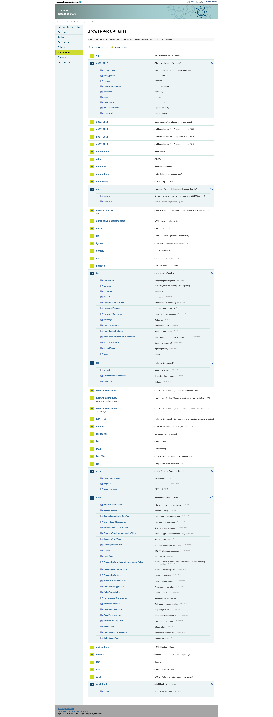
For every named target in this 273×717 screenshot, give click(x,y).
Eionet (69, 22)
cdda (99, 159)
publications (102, 647)
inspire (100, 426)
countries (108, 291)
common (101, 166)
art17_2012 (102, 137)
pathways (108, 320)
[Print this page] (197, 2)
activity (107, 196)
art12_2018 (102, 122)
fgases (99, 243)
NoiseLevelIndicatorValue (115, 581)
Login (192, 2)
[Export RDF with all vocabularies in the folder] (211, 63)
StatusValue (109, 626)
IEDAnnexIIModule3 (106, 398)
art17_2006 (102, 129)
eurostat (100, 228)
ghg (98, 258)
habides (100, 266)
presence (108, 92)
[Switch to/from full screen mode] (201, 2)
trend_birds (109, 102)
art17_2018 (102, 144)
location (107, 81)
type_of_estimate (111, 108)
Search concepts (121, 47)
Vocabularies (64, 52)
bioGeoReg (109, 280)
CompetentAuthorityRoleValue (117, 516)
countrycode (109, 70)
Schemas (62, 47)
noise (99, 497)
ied (97, 363)
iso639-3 (107, 550)
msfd (99, 471)
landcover (101, 434)
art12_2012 (102, 63)
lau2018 (100, 456)
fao (98, 236)
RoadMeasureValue (112, 615)
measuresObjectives (113, 314)
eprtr (98, 189)
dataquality (102, 181)
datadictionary (104, 174)
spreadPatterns (110, 348)
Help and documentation (69, 27)
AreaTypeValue (110, 510)
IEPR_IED (101, 419)
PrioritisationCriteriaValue (115, 598)
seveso (100, 654)
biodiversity (102, 151)
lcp (97, 464)
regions (107, 484)
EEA (69, 2)
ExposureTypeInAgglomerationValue (120, 533)
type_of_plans (110, 113)
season (107, 97)
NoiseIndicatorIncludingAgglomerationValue (123, 562)
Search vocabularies (100, 47)
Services (62, 57)
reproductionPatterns (113, 331)
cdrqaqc (107, 286)
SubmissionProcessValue (115, 632)
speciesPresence (111, 342)
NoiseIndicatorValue (113, 575)
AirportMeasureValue (113, 505)
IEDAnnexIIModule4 (106, 408)
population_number (112, 86)
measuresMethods (112, 308)
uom (98, 669)
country (107, 691)
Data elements (64, 42)
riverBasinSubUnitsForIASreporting (119, 337)
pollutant (108, 381)
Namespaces (64, 62)
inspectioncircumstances (115, 376)
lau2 (98, 449)
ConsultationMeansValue (115, 522)
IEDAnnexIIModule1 (106, 390)
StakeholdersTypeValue (114, 621)
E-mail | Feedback (66, 708)
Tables (61, 37)
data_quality (109, 76)
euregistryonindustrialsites (110, 221)
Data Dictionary (79, 22)
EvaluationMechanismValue (116, 528)
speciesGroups (110, 489)
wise (98, 677)
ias (97, 273)
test (98, 662)
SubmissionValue (111, 638)
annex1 (107, 370)
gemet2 (100, 251)
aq (97, 56)
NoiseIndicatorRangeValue (115, 569)
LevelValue (108, 556)
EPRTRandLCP (104, 210)
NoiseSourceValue (112, 592)
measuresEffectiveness (114, 302)
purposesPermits (111, 325)
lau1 (98, 441)
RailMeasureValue (112, 604)
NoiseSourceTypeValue (114, 586)
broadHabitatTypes (112, 478)
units (106, 354)
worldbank (101, 684)
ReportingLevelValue (113, 609)
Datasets (62, 32)
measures (108, 297)
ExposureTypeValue (112, 539)
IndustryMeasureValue (113, 545)
